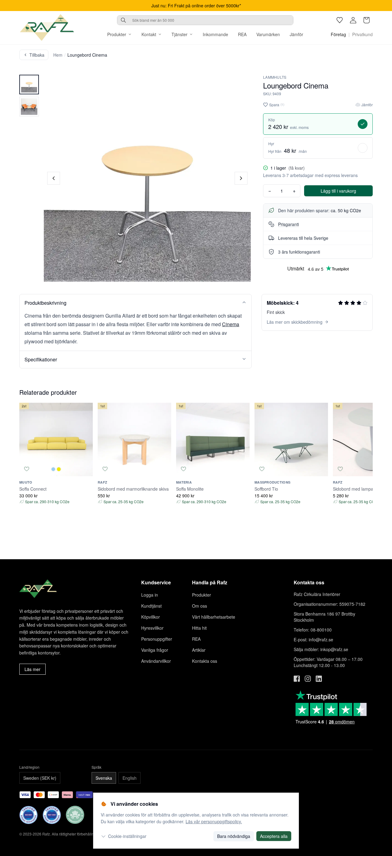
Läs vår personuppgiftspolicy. (214, 821)
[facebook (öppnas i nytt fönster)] (297, 679)
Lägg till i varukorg (338, 191)
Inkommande (215, 34)
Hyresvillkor (152, 628)
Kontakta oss (204, 661)
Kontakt (148, 34)
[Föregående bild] (53, 178)
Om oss (199, 606)
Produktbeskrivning (45, 302)
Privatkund (362, 34)
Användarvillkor (156, 661)
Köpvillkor (150, 617)
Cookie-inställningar (127, 836)
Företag (338, 34)
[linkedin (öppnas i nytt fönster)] (319, 679)
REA (242, 34)
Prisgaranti (288, 224)
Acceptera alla (274, 836)
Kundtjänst (151, 606)
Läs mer (32, 669)
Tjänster (179, 34)
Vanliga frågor (154, 650)
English (130, 778)
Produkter (116, 34)
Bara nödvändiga (233, 836)
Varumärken (268, 34)
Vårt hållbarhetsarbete (213, 617)
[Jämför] (85, 469)
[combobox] (205, 20)
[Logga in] (353, 20)
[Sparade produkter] (340, 20)
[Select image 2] (29, 106)
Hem (57, 55)
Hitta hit (199, 628)
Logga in (149, 595)
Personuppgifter (156, 639)
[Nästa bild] (241, 178)
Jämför (296, 34)
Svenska (104, 778)
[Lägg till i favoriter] (27, 469)
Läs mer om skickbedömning (294, 322)
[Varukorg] (366, 20)
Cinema (230, 324)
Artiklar (198, 650)
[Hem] (46, 27)
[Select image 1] (29, 84)
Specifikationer (40, 359)
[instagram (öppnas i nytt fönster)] (308, 679)
